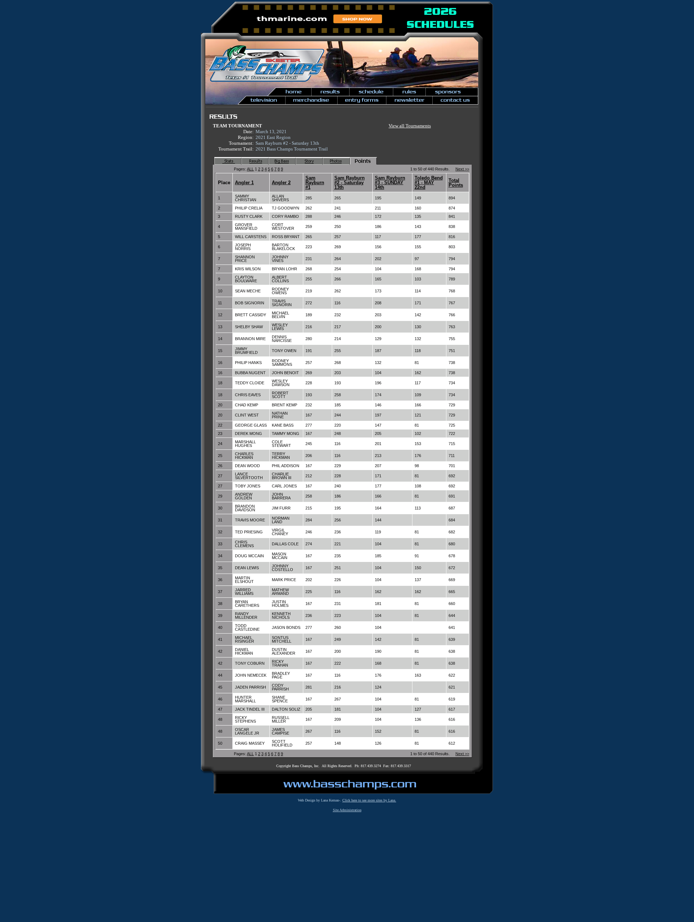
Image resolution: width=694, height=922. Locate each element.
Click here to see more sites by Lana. (369, 800)
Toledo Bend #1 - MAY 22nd (429, 182)
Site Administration (347, 810)
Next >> (462, 169)
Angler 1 (244, 182)
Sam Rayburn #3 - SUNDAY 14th (390, 182)
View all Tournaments (410, 125)
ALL (250, 169)
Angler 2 (281, 182)
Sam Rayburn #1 (314, 182)
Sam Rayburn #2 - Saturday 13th (349, 182)
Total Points (456, 183)
